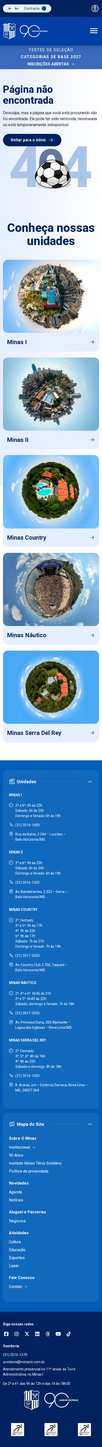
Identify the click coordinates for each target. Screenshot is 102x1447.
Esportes (17, 1257)
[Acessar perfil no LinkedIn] (37, 1334)
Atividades (19, 1233)
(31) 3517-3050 (27, 956)
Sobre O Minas (22, 1138)
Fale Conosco (22, 1277)
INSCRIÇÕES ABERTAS (48, 64)
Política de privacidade (29, 1171)
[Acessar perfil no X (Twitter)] (27, 1334)
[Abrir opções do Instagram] (16, 1334)
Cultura (15, 1242)
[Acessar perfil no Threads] (48, 1334)
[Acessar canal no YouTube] (58, 1334)
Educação (17, 1249)
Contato (15, 1286)
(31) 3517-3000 (27, 1013)
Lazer (14, 1265)
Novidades (19, 1183)
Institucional (19, 1147)
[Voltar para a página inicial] (51, 1400)
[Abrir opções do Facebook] (6, 1334)
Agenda (15, 1192)
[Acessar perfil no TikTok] (68, 1334)
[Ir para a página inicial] (25, 31)
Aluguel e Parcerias (27, 1212)
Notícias (16, 1200)
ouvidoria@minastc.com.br (24, 1362)
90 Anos (16, 1155)
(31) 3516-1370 (15, 1355)
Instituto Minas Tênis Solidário (35, 1163)
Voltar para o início (28, 140)
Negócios (17, 1221)
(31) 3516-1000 (27, 825)
